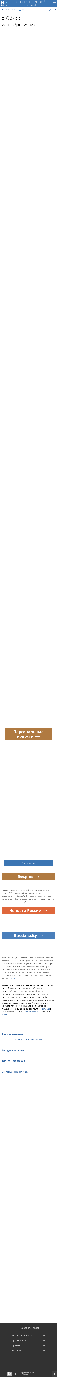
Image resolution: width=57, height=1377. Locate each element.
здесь (12, 978)
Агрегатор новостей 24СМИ (28, 1039)
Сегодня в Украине (13, 1050)
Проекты (16, 1345)
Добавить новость (30, 1327)
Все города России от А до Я (15, 1072)
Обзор (13, 18)
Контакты (16, 1350)
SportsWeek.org (31, 1011)
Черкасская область (22, 1335)
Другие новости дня (13, 1060)
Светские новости (12, 1033)
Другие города (19, 1340)
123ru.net (45, 1008)
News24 (5, 1014)
